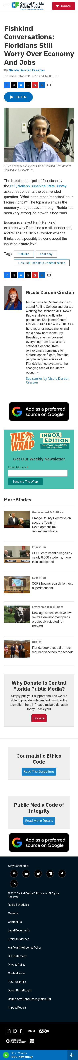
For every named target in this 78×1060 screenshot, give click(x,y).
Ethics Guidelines (18, 939)
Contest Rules (17, 973)
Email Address (18, 467)
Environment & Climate (48, 607)
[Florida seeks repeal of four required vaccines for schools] (17, 649)
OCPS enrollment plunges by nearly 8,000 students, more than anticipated (52, 557)
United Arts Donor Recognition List (29, 999)
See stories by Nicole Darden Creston (47, 380)
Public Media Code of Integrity (39, 807)
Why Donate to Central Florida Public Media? (39, 685)
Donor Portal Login (19, 990)
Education (39, 547)
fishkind (24, 254)
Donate (65, 6)
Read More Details (39, 820)
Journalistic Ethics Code (39, 758)
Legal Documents (19, 930)
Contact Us (15, 921)
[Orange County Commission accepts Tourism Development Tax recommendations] (17, 519)
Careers (13, 913)
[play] (6, 1055)
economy (46, 254)
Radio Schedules (18, 904)
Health (36, 642)
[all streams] (72, 1055)
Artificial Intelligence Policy (24, 947)
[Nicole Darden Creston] (13, 298)
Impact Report (17, 1007)
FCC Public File (17, 981)
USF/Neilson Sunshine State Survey (38, 186)
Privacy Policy (16, 964)
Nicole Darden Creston (27, 70)
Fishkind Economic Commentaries (41, 263)
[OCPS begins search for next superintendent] (17, 584)
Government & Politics (47, 512)
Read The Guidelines (39, 771)
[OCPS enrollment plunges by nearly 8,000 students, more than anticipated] (17, 554)
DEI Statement (17, 956)
